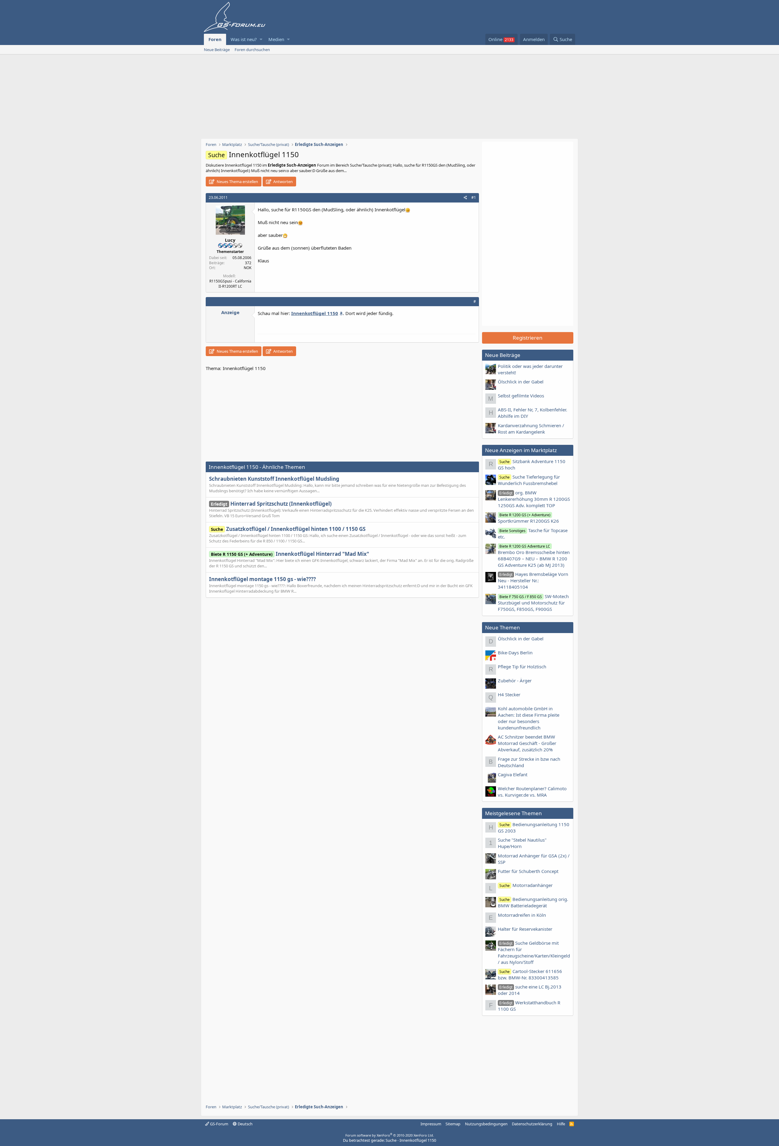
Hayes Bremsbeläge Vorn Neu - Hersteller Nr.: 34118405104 (533, 580)
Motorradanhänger (526, 885)
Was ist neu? (244, 39)
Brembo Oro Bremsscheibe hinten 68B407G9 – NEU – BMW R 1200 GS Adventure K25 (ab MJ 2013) (534, 556)
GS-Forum (218, 1124)
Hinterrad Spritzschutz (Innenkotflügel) (271, 503)
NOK (247, 267)
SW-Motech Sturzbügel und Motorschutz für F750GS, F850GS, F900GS (533, 602)
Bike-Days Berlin (515, 652)
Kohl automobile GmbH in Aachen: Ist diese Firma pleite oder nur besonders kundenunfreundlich (528, 718)
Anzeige (230, 312)
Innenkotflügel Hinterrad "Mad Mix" (290, 553)
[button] (261, 39)
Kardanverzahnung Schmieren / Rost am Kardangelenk (531, 428)
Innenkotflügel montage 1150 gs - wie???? (262, 579)
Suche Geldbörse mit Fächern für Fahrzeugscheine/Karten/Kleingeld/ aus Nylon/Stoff (534, 952)
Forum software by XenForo (389, 1135)
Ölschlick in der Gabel (520, 382)
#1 (473, 197)
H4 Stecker (509, 694)
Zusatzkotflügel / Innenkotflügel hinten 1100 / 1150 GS (288, 528)
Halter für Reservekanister (525, 929)
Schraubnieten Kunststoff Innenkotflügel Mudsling (274, 478)
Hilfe (561, 1124)
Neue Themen (502, 627)
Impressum (431, 1124)
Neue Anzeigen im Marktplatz (521, 450)
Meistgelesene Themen (513, 813)
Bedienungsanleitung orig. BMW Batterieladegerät (533, 902)
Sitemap (452, 1124)
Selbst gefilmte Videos (521, 396)
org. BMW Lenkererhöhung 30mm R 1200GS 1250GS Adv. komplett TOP (534, 499)
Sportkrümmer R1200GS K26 (528, 518)
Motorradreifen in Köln (522, 915)
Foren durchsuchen (252, 49)
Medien (276, 39)
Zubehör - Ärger (515, 680)
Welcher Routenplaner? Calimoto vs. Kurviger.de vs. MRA (532, 791)
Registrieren (528, 337)
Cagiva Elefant (512, 774)
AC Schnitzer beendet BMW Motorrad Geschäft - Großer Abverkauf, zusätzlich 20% (527, 743)
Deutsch (245, 1124)
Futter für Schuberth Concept (528, 871)
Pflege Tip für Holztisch (522, 666)
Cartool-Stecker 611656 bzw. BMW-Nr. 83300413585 (530, 974)
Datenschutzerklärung (532, 1124)
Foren (215, 39)
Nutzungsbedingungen (486, 1124)
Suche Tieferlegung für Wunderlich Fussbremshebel (529, 480)
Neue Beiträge (217, 49)
